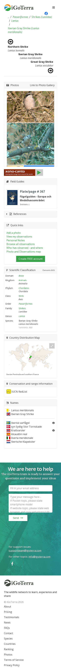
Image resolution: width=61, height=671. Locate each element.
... (8, 17)
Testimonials (11, 617)
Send (16, 518)
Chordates (24, 288)
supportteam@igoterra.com (25, 550)
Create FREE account (31, 259)
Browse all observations (20, 244)
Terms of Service (14, 660)
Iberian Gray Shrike (23, 30)
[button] (8, 17)
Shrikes (42, 17)
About (7, 606)
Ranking (9, 649)
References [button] (19, 214)
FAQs (7, 628)
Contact (8, 633)
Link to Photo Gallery (42, 85)
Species (8, 638)
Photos (8, 654)
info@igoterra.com (39, 556)
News (7, 622)
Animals (23, 280)
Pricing (8, 612)
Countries (9, 644)
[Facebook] (12, 563)
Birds (21, 295)
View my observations (19, 236)
